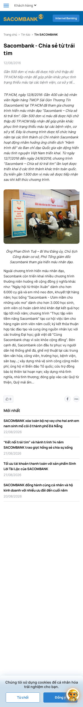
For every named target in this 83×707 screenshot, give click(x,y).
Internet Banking (66, 18)
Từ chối (23, 697)
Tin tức (25, 34)
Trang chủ (10, 34)
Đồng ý (60, 697)
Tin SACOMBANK (46, 34)
